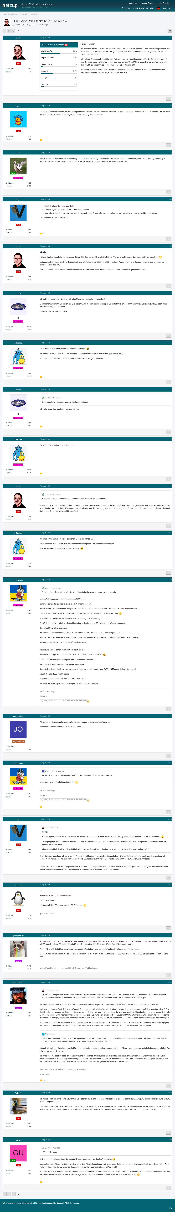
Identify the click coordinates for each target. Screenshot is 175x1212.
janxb (18, 24)
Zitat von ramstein (52, 1147)
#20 (170, 1139)
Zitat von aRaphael (53, 397)
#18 (170, 982)
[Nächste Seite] (18, 31)
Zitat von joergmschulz (54, 771)
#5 (170, 246)
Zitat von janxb (51, 827)
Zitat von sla (50, 1034)
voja (44, 252)
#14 (170, 762)
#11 (170, 532)
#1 (170, 37)
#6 (170, 292)
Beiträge (8, 71)
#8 (170, 389)
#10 (170, 485)
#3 (170, 152)
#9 (170, 439)
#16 (170, 884)
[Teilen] (170, 31)
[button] (163, 8)
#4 (170, 199)
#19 (170, 1092)
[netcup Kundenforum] (28, 6)
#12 (170, 579)
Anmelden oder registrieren (143, 8)
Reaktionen (10, 68)
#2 (170, 105)
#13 (170, 715)
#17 (170, 935)
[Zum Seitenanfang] (171, 1208)
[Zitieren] (168, 99)
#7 (170, 342)
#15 (170, 819)
